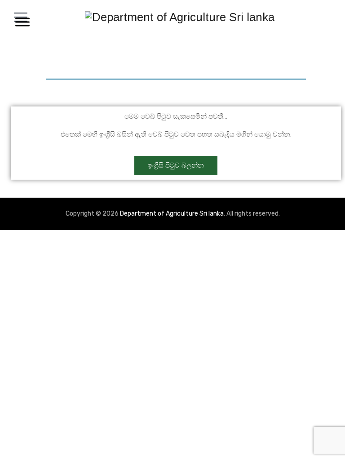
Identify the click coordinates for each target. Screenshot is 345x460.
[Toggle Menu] (20, 22)
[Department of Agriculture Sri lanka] (179, 17)
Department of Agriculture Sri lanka (172, 213)
